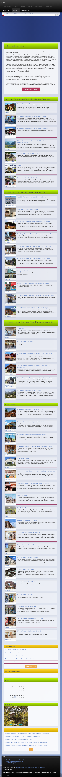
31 (10, 699)
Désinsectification (10, 765)
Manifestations (7, 6)
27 (17, 697)
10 (10, 693)
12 (15, 693)
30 (23, 697)
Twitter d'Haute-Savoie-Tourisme (14, 761)
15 (21, 693)
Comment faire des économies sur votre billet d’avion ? (19, 739)
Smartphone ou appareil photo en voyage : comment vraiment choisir (23, 736)
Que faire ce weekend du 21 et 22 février (15, 649)
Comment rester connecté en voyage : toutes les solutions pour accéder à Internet (26, 742)
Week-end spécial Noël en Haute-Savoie (15, 655)
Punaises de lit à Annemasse (13, 763)
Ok (57, 15)
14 (19, 693)
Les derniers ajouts (11, 762)
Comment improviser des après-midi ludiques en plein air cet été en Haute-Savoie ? (26, 745)
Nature (16, 6)
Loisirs (30, 6)
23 (23, 695)
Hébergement (39, 6)
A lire (31, 749)
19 (15, 695)
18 (13, 695)
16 (23, 693)
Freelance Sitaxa (20, 767)
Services (15, 10)
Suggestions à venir (31, 666)
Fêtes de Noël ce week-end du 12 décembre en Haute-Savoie (21, 659)
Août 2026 (31, 684)
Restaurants (49, 6)
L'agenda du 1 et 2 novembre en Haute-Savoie (17, 662)
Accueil (6, 13)
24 (10, 697)
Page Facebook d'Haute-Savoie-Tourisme (17, 759)
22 (21, 695)
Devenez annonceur (40, 767)
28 (19, 697)
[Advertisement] (31, 29)
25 (13, 697)
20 (17, 695)
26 (15, 697)
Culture (23, 6)
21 (19, 695)
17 (10, 695)
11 (12, 693)
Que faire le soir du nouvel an (12, 652)
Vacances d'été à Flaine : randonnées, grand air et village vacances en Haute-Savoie (27, 733)
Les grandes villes (25, 10)
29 (21, 697)
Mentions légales (29, 767)
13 (17, 693)
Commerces (6, 10)
